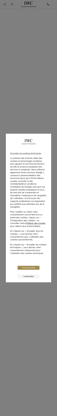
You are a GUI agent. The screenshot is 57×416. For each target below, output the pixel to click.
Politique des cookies (35, 223)
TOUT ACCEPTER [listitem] (28, 268)
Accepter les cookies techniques (25, 153)
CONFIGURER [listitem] (28, 276)
